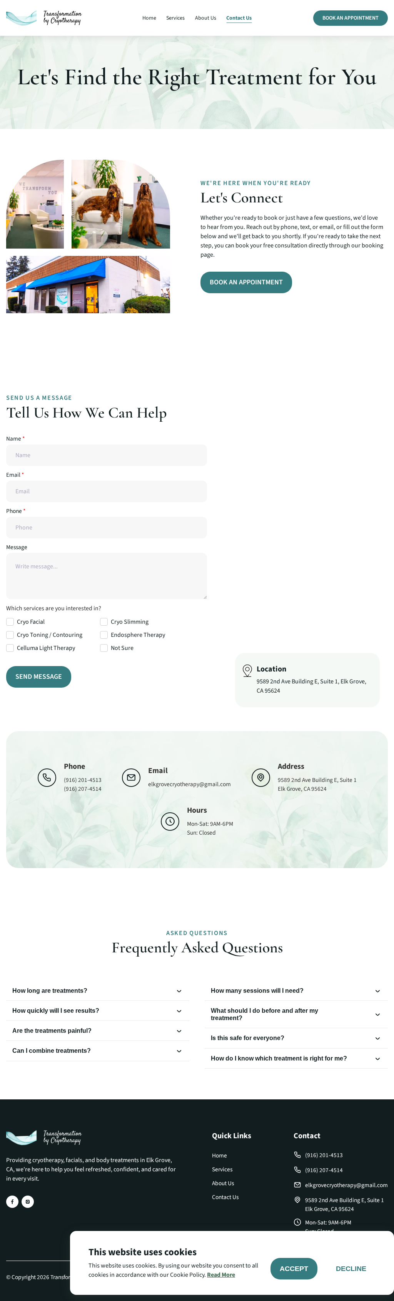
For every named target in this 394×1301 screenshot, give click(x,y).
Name (15, 438)
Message (16, 547)
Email (15, 475)
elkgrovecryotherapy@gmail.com (189, 784)
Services (175, 18)
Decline (351, 1269)
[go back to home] (44, 1139)
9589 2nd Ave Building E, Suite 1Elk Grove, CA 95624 (344, 1204)
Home (149, 18)
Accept (294, 1269)
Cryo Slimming (130, 622)
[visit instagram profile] (28, 1202)
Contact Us (239, 18)
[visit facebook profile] (12, 1202)
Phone (15, 511)
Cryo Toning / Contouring (49, 635)
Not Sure (122, 648)
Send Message (38, 676)
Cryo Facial (31, 622)
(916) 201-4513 (83, 780)
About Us (205, 18)
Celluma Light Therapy (46, 648)
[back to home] (44, 18)
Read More (221, 1275)
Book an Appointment (350, 18)
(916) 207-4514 (83, 789)
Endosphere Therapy (138, 635)
